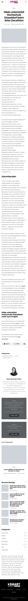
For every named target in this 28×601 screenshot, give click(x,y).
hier (17, 323)
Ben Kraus (17, 430)
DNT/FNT (5, 559)
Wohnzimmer (15, 574)
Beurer (20, 556)
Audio (10, 556)
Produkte (14, 424)
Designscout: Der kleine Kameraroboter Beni (17, 520)
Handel (14, 8)
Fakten (4, 535)
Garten (18, 563)
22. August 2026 (13, 490)
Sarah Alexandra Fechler (17, 24)
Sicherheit (5, 571)
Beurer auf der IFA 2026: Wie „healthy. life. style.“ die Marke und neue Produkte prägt (17, 504)
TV (21, 572)
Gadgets (5, 563)
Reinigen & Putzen (7, 569)
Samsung (17, 569)
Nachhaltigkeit (7, 357)
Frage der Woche (18, 561)
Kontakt (3, 589)
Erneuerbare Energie (8, 356)
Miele (23, 286)
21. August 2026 (20, 473)
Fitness (10, 561)
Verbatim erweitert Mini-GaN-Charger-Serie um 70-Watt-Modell (18, 512)
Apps (4, 556)
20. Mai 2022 (7, 24)
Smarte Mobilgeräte (15, 571)
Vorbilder (5, 550)
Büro (20, 558)
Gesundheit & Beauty (8, 565)
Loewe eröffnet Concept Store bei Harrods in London (14, 470)
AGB (24, 589)
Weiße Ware (6, 574)
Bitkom (5, 558)
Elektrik (12, 559)
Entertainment (20, 559)
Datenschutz (10, 589)
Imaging (17, 565)
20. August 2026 (13, 523)
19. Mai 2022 (7, 411)
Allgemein (5, 533)
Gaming (12, 563)
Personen (5, 541)
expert (4, 561)
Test (3, 547)
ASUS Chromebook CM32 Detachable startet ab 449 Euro (18, 487)
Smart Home (6, 572)
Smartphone (15, 572)
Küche (4, 567)
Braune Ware (12, 558)
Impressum (18, 589)
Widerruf (14, 592)
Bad (15, 556)
